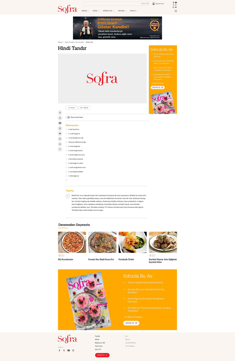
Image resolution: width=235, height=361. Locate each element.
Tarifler (97, 336)
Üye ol (162, 3)
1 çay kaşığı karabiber (75, 172)
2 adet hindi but (73, 129)
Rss (126, 336)
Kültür (97, 339)
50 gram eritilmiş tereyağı (77, 142)
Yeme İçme (98, 346)
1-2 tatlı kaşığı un (74, 134)
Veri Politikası (130, 346)
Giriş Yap (158, 3)
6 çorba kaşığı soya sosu (76, 155)
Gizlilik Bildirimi (130, 343)
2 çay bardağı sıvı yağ (75, 138)
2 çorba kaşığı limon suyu (77, 167)
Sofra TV (98, 349)
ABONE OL (156, 87)
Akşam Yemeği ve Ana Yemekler (74, 42)
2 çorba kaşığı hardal (75, 150)
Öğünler (60, 42)
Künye (127, 339)
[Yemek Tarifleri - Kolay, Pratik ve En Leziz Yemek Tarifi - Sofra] (67, 9)
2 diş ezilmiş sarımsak (75, 159)
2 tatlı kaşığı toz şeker (75, 163)
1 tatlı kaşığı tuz (73, 176)
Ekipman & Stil (100, 343)
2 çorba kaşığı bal (74, 146)
